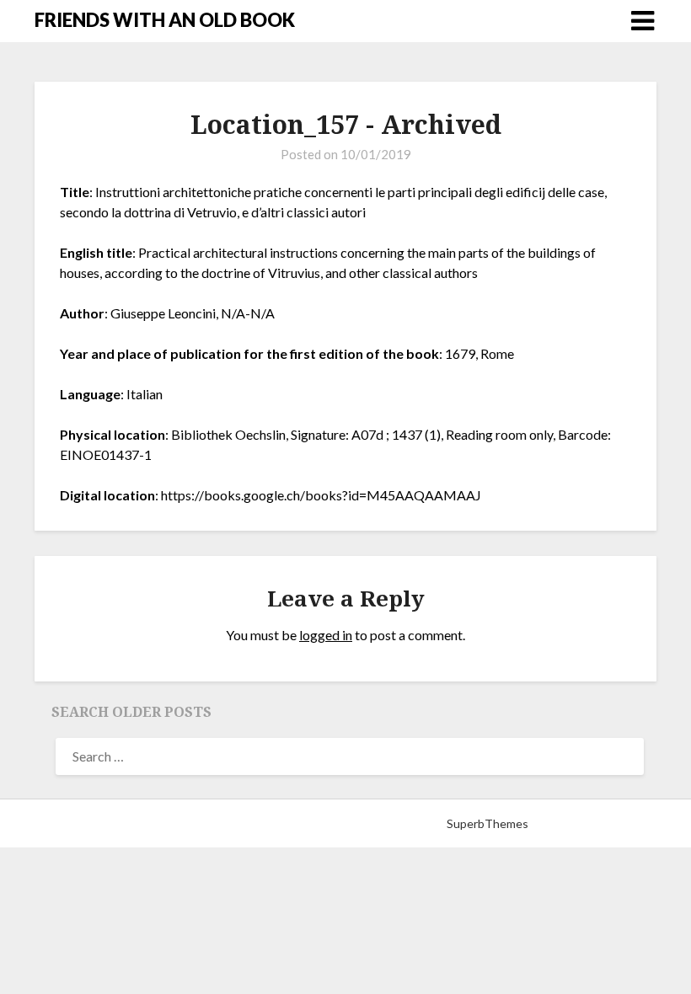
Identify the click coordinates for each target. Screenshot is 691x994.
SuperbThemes (487, 823)
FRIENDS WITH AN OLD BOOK (165, 19)
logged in (325, 635)
